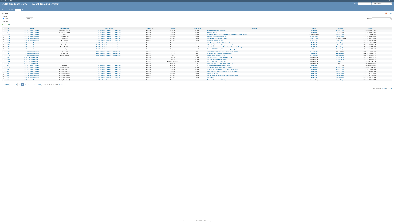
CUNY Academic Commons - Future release (108, 30)
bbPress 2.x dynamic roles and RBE (217, 36)
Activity (11, 10)
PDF (391, 88)
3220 (8, 47)
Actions (390, 30)
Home (2, 0)
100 (61, 84)
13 (28, 84)
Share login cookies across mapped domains (219, 67)
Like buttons (210, 78)
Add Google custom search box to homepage (219, 57)
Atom (384, 88)
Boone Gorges (340, 30)
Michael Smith (314, 38)
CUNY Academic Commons (31, 30)
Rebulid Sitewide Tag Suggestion (216, 30)
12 (25, 84)
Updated (370, 28)
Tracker (149, 28)
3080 (8, 53)
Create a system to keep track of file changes (219, 53)
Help (11, 0)
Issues (18, 10)
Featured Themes (212, 32)
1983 (8, 51)
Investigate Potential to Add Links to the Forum (220, 63)
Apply (5, 24)
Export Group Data (212, 73)
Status (6, 18)
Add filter (369, 18)
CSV (388, 88)
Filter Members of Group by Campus (217, 38)
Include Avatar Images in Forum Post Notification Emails (222, 75)
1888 (8, 49)
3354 (8, 45)
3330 (8, 41)
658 (8, 30)
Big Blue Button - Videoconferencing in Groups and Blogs (223, 71)
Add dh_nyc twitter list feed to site (216, 61)
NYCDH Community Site (31, 57)
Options (6, 21)
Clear (10, 24)
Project (32, 28)
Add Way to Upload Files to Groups (217, 59)
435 (8, 75)
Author (314, 28)
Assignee (340, 28)
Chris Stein (340, 41)
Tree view (389, 13)
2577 (8, 63)
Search (356, 3)
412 (8, 32)
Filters (5, 16)
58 (8, 80)
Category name (64, 28)
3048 (8, 55)
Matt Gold (314, 30)
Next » (39, 84)
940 (8, 65)
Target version (109, 28)
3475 (8, 34)
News (23, 10)
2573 (8, 61)
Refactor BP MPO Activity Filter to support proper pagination (223, 49)
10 (19, 84)
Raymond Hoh (340, 57)
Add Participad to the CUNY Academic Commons (221, 43)
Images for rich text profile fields (216, 55)
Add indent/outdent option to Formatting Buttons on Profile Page (225, 47)
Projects (7, 0)
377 (8, 78)
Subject (254, 28)
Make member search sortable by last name (219, 80)
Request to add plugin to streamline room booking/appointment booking (227, 34)
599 (8, 69)
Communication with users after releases (218, 65)
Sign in (390, 0)
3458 (8, 38)
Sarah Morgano (314, 49)
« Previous (6, 84)
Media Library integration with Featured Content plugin (222, 51)
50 (59, 84)
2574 (8, 59)
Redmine (192, 220)
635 (8, 71)
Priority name (197, 28)
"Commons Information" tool (215, 41)
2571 (8, 57)
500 (8, 73)
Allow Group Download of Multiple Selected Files (220, 45)
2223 (8, 43)
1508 (8, 67)
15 (34, 84)
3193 (8, 36)
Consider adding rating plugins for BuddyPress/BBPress (222, 69)
